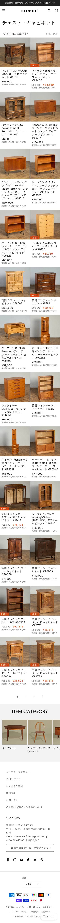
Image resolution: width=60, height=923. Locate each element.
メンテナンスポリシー (18, 772)
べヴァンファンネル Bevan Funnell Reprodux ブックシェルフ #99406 (14, 130)
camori (17, 907)
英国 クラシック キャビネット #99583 (14, 302)
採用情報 (11, 793)
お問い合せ (12, 800)
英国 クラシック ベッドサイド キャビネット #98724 (15, 673)
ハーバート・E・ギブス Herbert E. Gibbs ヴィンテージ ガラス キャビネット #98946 (45, 464)
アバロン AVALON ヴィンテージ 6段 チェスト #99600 (45, 246)
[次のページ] (42, 696)
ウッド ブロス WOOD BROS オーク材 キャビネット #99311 (15, 74)
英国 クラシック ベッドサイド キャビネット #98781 (45, 622)
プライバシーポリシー (20, 911)
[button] (3, 10)
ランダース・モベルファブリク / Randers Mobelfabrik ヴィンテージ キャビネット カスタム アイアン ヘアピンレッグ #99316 (15, 190)
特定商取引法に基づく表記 (37, 916)
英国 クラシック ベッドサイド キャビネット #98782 (45, 673)
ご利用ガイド (13, 779)
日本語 (28, 883)
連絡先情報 (19, 916)
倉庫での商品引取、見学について (30, 848)
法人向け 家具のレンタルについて (24, 807)
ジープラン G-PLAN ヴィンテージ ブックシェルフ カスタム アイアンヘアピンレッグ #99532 (45, 189)
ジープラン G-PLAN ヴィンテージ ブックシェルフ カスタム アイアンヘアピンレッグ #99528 (15, 249)
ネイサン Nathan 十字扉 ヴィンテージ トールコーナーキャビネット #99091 (15, 464)
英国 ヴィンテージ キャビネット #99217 (44, 407)
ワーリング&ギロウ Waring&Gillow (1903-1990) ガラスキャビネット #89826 (45, 518)
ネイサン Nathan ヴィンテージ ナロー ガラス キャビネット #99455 (45, 75)
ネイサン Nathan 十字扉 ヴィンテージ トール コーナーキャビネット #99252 (45, 353)
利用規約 (35, 911)
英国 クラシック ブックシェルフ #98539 (14, 621)
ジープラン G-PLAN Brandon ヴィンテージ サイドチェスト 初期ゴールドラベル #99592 (14, 355)
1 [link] (17, 696)
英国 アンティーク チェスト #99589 (44, 302)
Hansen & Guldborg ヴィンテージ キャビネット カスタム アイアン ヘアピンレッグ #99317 (45, 132)
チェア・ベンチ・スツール (39, 750)
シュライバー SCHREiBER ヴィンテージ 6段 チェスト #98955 (14, 410)
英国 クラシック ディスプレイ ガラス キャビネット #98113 (14, 517)
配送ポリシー (47, 911)
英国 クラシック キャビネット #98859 (44, 570)
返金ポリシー (48, 907)
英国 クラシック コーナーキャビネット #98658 (14, 571)
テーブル (7, 748)
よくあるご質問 (14, 786)
